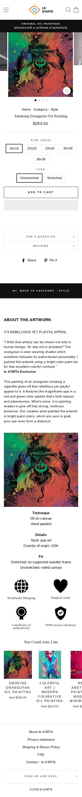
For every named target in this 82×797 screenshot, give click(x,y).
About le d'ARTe (41, 732)
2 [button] (40, 101)
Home (26, 109)
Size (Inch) (41, 140)
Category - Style (46, 109)
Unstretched (29, 178)
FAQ (41, 754)
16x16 (14, 148)
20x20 (32, 148)
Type (40, 169)
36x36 (41, 159)
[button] (41, 205)
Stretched (54, 178)
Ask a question (41, 236)
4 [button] (47, 101)
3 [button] (43, 101)
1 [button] (36, 100)
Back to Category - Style (44, 290)
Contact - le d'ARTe (41, 762)
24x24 (50, 148)
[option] (41, 26)
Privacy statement (41, 739)
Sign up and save (41, 776)
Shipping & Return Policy (41, 747)
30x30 (68, 148)
